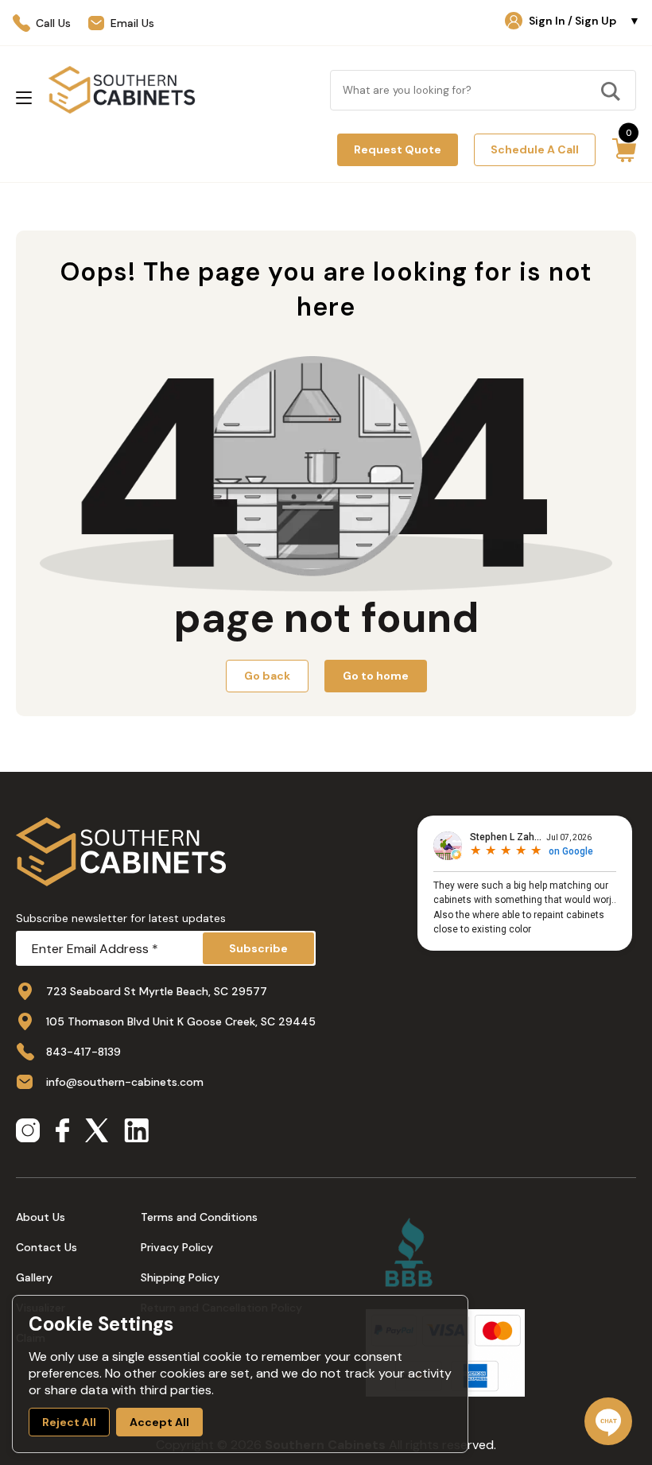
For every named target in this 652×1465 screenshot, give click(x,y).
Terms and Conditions (199, 1217)
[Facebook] (62, 1131)
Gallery (34, 1277)
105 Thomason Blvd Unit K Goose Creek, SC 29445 (181, 1021)
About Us (40, 1217)
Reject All (69, 1422)
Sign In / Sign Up (584, 21)
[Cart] (623, 150)
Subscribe (258, 948)
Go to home (376, 676)
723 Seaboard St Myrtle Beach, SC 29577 (156, 991)
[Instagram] (28, 1131)
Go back (267, 676)
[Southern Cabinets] (122, 90)
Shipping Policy (180, 1277)
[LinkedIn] (136, 1131)
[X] (96, 1131)
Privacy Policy (177, 1247)
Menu (24, 97)
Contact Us (46, 1247)
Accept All (159, 1422)
